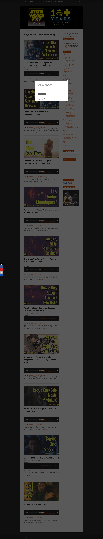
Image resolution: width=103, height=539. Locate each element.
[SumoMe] (1, 275)
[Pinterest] (1, 269)
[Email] (1, 272)
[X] (1, 264)
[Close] (67, 81)
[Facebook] (1, 266)
